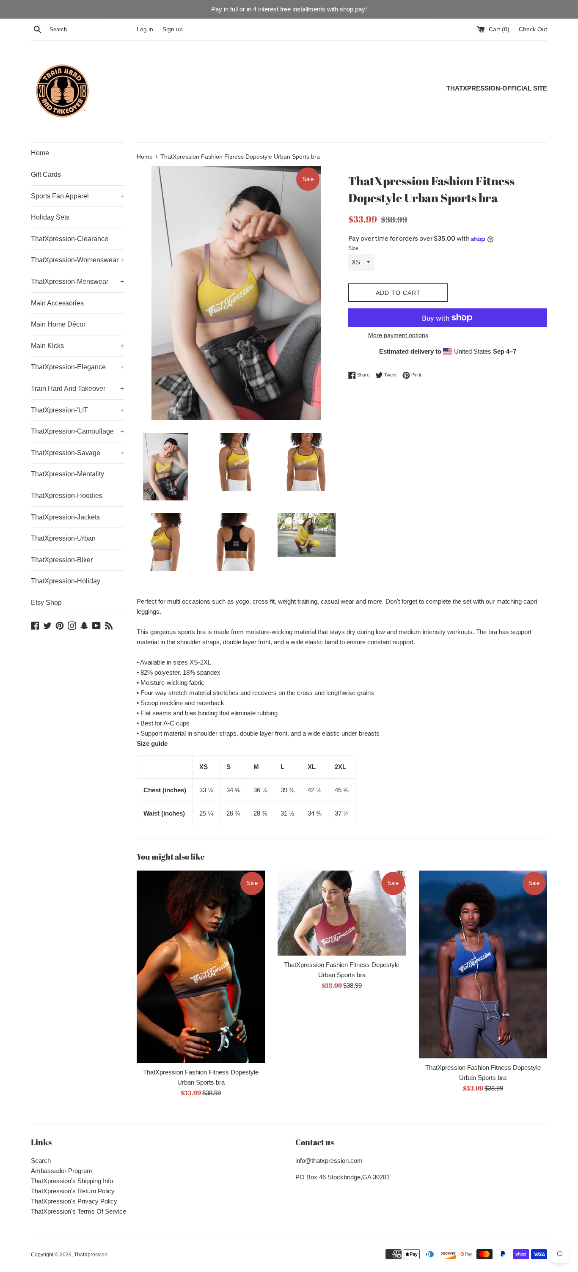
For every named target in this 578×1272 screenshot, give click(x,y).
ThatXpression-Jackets (65, 517)
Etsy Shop (46, 602)
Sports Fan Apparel (77, 196)
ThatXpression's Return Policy (73, 1191)
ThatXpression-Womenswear (77, 260)
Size (353, 248)
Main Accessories (57, 303)
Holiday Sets (50, 217)
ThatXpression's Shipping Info (72, 1180)
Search (41, 1160)
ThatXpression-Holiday (65, 581)
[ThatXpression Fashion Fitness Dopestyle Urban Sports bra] (201, 967)
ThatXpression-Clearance (69, 238)
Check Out (533, 29)
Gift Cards (46, 174)
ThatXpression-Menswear (77, 281)
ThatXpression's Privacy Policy (74, 1201)
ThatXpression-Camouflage (77, 431)
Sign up (172, 29)
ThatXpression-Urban (63, 538)
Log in (145, 29)
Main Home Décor (58, 324)
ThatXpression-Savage (77, 452)
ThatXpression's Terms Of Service (78, 1211)
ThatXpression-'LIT (77, 410)
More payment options (398, 335)
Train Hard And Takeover (77, 388)
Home (40, 153)
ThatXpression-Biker (62, 559)
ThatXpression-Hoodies (66, 495)
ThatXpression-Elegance (77, 367)
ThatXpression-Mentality (67, 474)
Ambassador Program (61, 1170)
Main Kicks (77, 345)
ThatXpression (90, 1255)
